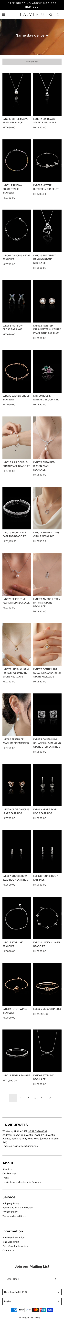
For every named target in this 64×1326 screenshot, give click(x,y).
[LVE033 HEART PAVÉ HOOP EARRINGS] (47, 785)
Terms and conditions (13, 1216)
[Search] (50, 14)
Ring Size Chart (10, 1241)
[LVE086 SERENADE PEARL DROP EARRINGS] (16, 714)
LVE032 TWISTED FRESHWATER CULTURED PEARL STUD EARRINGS (47, 329)
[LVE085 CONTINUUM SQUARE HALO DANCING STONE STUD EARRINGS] (47, 714)
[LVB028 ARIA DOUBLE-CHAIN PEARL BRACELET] (16, 437)
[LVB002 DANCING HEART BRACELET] (16, 231)
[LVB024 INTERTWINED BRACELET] (16, 984)
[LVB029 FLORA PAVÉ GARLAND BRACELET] (16, 508)
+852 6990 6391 (37, 1131)
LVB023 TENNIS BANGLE (16, 1075)
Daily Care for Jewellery (15, 1246)
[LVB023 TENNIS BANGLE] (16, 1050)
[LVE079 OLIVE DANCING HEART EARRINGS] (16, 785)
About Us (7, 1169)
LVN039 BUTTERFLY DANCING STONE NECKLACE (44, 259)
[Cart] (58, 14)
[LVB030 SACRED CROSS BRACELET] (16, 371)
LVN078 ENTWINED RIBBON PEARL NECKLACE (44, 466)
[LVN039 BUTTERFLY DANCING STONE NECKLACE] (47, 231)
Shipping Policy (10, 1203)
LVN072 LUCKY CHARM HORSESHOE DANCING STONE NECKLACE (15, 673)
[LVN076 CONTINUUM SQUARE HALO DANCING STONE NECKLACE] (47, 644)
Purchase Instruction (13, 1237)
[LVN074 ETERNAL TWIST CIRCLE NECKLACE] (47, 508)
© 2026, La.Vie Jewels (29, 1317)
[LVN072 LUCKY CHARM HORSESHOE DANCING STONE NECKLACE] (16, 644)
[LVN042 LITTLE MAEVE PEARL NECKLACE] (16, 94)
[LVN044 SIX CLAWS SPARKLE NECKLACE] (47, 94)
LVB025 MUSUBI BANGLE (47, 1008)
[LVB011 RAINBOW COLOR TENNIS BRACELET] (16, 160)
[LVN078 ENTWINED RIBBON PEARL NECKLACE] (47, 437)
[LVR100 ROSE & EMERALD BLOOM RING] (47, 371)
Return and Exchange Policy (17, 1207)
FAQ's (5, 1177)
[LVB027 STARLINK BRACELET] (16, 918)
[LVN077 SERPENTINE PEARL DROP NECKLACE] (16, 574)
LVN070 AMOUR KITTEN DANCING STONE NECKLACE (46, 603)
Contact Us (8, 1250)
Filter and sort (32, 61)
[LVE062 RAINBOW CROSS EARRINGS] (16, 301)
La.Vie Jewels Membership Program (21, 1182)
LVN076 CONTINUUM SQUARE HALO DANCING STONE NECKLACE (47, 673)
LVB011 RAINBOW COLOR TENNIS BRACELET (12, 189)
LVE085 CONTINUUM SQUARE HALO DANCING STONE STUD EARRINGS (47, 743)
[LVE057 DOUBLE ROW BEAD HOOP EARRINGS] (16, 851)
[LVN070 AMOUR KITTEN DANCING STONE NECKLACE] (47, 574)
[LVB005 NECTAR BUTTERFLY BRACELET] (47, 160)
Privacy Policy (10, 1211)
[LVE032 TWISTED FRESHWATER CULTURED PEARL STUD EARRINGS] (47, 301)
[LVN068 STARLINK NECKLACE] (47, 1050)
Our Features (9, 1173)
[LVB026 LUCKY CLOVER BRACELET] (47, 918)
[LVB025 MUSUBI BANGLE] (47, 984)
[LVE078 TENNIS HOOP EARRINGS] (47, 851)
